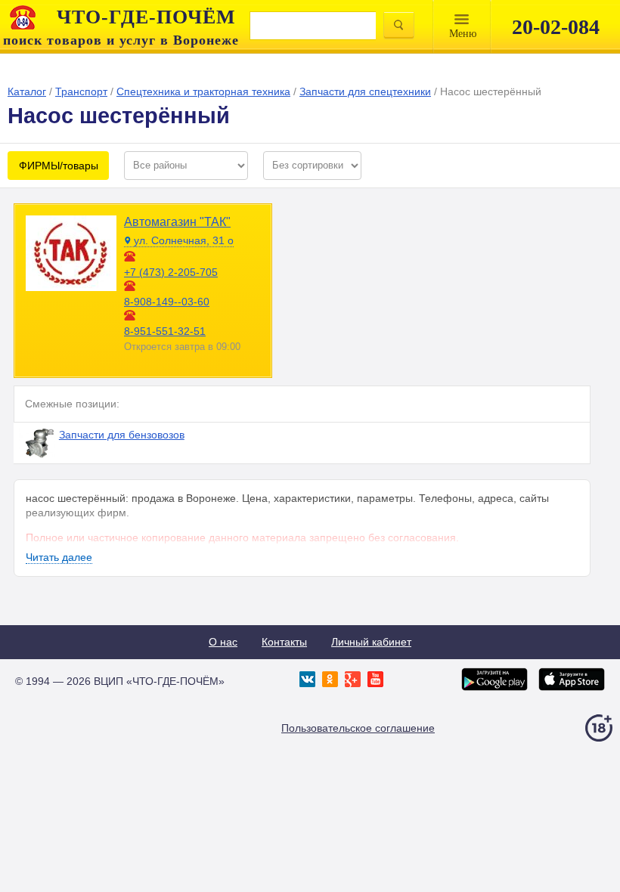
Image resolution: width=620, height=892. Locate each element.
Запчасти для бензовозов (121, 435)
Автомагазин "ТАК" (177, 221)
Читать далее (59, 557)
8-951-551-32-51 (165, 331)
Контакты (284, 642)
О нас (223, 642)
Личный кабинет (371, 642)
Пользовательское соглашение (358, 728)
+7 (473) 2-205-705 (171, 272)
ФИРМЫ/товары (58, 166)
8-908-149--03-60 (166, 302)
